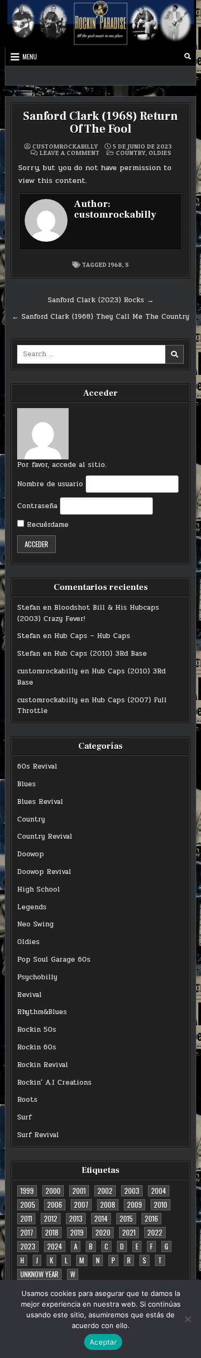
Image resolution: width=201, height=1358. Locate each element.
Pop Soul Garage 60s (54, 959)
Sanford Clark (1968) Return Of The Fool (100, 122)
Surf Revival (38, 1135)
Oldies (159, 153)
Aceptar (103, 1342)
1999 (27, 1190)
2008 (107, 1204)
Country (130, 153)
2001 (79, 1190)
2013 (76, 1218)
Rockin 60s (36, 1047)
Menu (30, 56)
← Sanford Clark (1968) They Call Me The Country (100, 316)
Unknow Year (39, 1274)
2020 (102, 1232)
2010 (160, 1204)
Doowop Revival (44, 871)
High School (38, 889)
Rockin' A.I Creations (54, 1082)
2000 (53, 1190)
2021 (129, 1232)
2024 (54, 1246)
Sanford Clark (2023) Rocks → (101, 300)
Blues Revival (40, 801)
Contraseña (37, 506)
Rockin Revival (42, 1065)
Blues (26, 784)
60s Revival (37, 766)
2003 (131, 1190)
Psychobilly (37, 977)
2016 (151, 1218)
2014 (101, 1218)
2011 (26, 1218)
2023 (27, 1246)
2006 (54, 1204)
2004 (158, 1190)
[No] (187, 1319)
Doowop (30, 854)
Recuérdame (46, 524)
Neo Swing (35, 924)
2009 (134, 1204)
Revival (29, 994)
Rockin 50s (36, 1029)
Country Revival (44, 836)
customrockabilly (65, 146)
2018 (51, 1232)
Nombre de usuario (50, 484)
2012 (50, 1218)
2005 (27, 1204)
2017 (26, 1232)
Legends (32, 907)
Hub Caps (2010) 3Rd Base (100, 653)
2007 (81, 1204)
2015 (126, 1218)
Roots (27, 1099)
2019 (77, 1232)
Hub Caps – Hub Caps (92, 636)
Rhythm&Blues (42, 1012)
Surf (24, 1117)
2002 (105, 1190)
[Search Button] (187, 57)
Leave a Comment (70, 153)
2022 (154, 1232)
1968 (115, 264)
